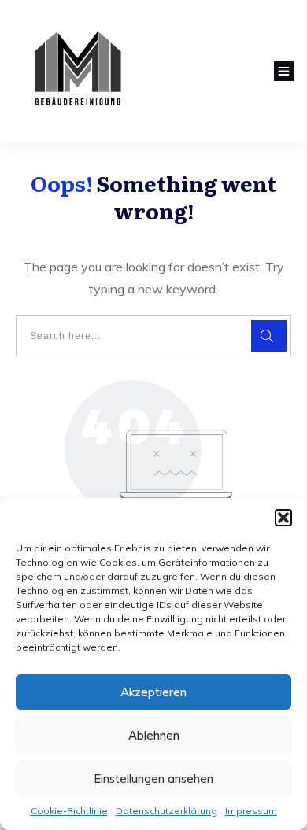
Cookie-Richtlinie (69, 811)
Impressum (251, 811)
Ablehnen (153, 735)
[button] (283, 518)
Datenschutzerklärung (166, 811)
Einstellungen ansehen (153, 778)
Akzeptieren (153, 691)
